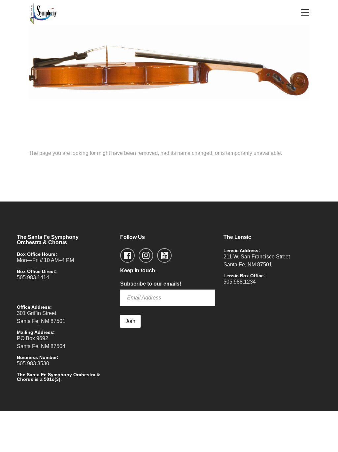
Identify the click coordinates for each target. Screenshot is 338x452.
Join (130, 321)
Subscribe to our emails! (150, 284)
